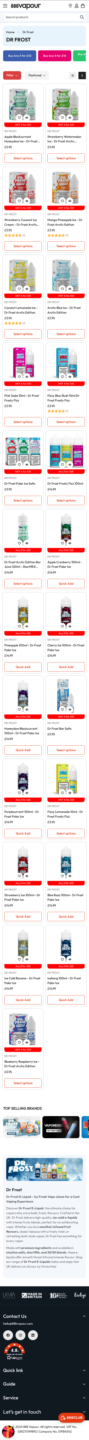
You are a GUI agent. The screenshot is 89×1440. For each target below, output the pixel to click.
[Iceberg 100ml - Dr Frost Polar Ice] (66, 945)
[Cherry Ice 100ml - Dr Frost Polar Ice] (66, 612)
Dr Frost (10, 131)
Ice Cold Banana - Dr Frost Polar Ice (22, 980)
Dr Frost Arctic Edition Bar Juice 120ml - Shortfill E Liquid (22, 564)
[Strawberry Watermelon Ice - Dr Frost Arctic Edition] (66, 104)
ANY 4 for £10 (23, 124)
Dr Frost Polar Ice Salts (19, 483)
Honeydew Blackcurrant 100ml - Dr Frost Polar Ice (21, 731)
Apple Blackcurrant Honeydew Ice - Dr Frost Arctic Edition (20, 139)
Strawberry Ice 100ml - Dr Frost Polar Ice (22, 897)
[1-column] (72, 75)
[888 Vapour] (26, 6)
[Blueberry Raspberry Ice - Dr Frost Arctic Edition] (23, 1028)
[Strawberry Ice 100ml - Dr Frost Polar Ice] (23, 862)
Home (10, 32)
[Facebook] (8, 1335)
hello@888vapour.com (18, 1324)
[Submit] (82, 17)
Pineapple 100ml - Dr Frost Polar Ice (22, 647)
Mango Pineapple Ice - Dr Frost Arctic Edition (64, 222)
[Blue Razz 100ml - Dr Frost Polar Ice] (66, 862)
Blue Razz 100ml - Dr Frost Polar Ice (65, 897)
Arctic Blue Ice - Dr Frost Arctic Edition (64, 310)
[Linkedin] (33, 1335)
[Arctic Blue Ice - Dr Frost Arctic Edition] (66, 275)
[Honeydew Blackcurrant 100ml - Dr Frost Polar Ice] (23, 695)
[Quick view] (26, 117)
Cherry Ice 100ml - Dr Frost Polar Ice (65, 647)
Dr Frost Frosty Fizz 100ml (65, 483)
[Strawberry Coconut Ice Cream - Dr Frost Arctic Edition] (23, 187)
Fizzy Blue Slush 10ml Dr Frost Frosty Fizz (63, 398)
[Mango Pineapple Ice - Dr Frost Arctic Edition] (66, 187)
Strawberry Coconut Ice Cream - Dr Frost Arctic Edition (20, 222)
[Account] (76, 6)
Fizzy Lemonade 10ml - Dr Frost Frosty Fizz (65, 814)
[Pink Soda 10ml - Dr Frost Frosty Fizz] (23, 362)
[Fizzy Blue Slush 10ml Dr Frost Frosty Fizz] (66, 362)
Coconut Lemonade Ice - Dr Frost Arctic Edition (21, 310)
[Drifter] (61, 1127)
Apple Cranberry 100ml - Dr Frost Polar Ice (64, 564)
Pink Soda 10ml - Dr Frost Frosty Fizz (21, 398)
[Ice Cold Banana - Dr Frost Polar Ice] (23, 945)
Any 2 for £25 (66, 471)
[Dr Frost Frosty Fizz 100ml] (66, 450)
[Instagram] (20, 1335)
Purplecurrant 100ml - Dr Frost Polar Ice (21, 814)
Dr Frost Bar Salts (59, 729)
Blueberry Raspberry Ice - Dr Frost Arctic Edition (22, 1064)
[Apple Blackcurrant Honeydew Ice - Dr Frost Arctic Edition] (23, 104)
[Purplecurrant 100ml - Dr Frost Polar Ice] (23, 779)
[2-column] (82, 75)
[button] (83, 6)
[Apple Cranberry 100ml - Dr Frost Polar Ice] (66, 529)
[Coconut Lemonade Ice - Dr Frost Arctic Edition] (23, 275)
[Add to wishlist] (19, 117)
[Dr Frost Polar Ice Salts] (23, 450)
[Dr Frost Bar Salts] (66, 695)
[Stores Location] (70, 6)
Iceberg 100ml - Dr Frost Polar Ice (64, 980)
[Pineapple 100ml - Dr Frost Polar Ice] (23, 612)
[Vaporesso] (21, 1127)
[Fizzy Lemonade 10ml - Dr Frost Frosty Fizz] (66, 779)
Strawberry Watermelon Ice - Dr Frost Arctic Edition (64, 139)
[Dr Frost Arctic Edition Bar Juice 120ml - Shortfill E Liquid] (23, 529)
